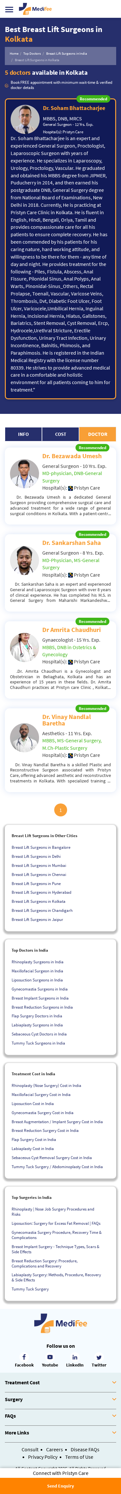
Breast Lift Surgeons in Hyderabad (41, 892)
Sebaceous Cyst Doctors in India (39, 1034)
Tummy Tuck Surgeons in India (38, 1043)
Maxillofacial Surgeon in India (37, 971)
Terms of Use (79, 1457)
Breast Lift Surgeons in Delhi (36, 856)
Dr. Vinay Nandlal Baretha (66, 720)
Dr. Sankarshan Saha (71, 542)
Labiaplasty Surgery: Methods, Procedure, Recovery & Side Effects (56, 1277)
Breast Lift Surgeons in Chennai (39, 874)
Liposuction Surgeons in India (37, 980)
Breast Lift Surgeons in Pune (36, 883)
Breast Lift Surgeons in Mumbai (39, 865)
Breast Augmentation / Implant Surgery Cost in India (57, 1121)
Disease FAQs (85, 1449)
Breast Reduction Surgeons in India (42, 1007)
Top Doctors (32, 53)
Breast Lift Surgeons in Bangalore (41, 847)
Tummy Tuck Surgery (30, 1289)
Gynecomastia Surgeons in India (40, 989)
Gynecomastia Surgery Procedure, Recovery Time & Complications (57, 1235)
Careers (54, 1449)
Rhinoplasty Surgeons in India (38, 962)
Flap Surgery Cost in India (34, 1139)
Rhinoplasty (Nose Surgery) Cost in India (46, 1085)
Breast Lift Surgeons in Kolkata (39, 901)
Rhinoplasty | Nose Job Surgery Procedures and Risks (53, 1211)
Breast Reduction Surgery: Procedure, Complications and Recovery (44, 1263)
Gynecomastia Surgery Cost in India (43, 1112)
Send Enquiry (60, 1486)
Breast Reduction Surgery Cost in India (45, 1130)
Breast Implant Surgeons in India (40, 998)
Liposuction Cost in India (33, 1103)
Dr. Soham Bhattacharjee (74, 108)
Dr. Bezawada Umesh (72, 456)
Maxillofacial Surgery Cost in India (41, 1094)
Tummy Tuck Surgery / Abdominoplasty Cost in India (57, 1166)
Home (14, 53)
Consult (30, 1449)
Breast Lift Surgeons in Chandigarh (42, 910)
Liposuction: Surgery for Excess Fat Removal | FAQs (56, 1223)
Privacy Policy (42, 1457)
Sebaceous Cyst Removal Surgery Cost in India (52, 1157)
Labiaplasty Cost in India (33, 1148)
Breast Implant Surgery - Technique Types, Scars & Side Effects (55, 1249)
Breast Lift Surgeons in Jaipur (37, 919)
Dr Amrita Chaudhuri (71, 629)
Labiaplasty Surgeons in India (37, 1025)
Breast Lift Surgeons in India (66, 53)
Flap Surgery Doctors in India (37, 1016)
